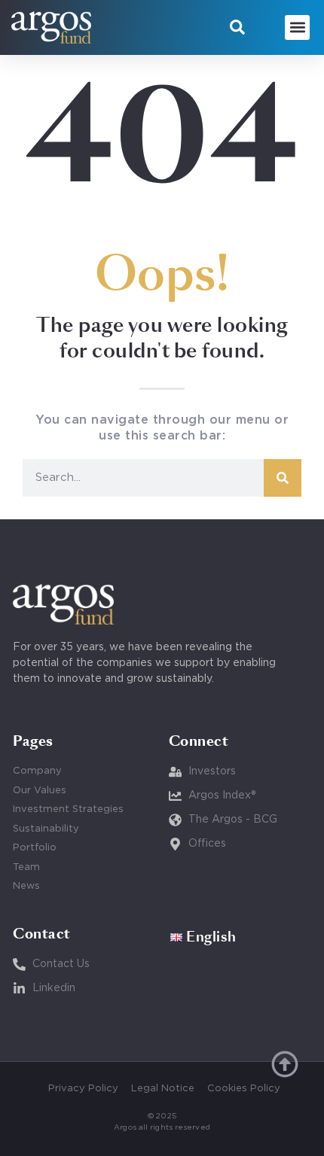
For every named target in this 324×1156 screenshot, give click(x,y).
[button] (237, 27)
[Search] (282, 478)
